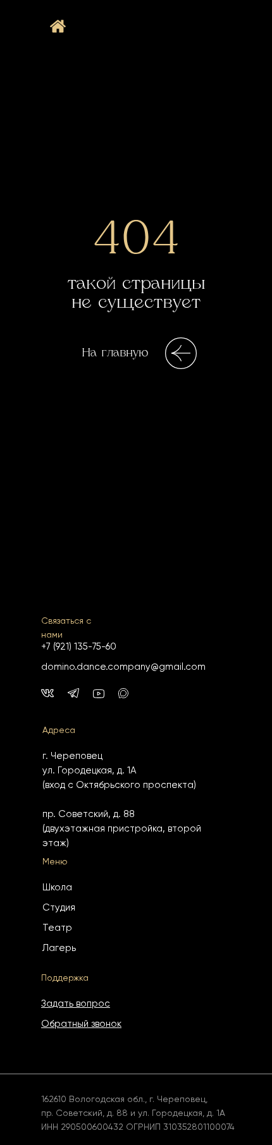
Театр (57, 928)
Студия (58, 907)
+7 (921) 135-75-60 (78, 646)
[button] (75, 1004)
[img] (123, 693)
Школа (57, 887)
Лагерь (59, 948)
